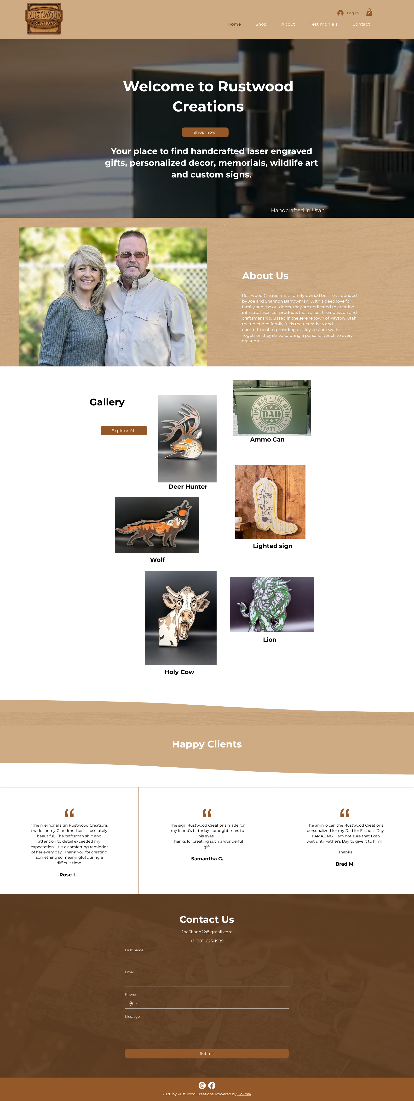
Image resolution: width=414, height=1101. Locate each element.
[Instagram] (202, 1085)
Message (132, 1016)
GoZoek (244, 1094)
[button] (369, 12)
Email (130, 972)
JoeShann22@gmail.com (207, 931)
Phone (130, 994)
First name (134, 950)
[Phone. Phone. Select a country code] (133, 1004)
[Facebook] (211, 1085)
